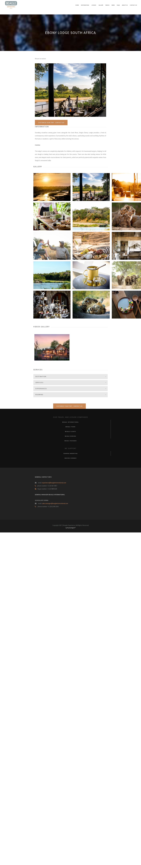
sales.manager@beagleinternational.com (55, 503)
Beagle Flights (70, 431)
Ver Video (40, 353)
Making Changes (70, 458)
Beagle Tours (70, 426)
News (114, 5)
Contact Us (133, 5)
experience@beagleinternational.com (54, 483)
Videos (109, 5)
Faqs (119, 5)
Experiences (41, 388)
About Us (125, 5)
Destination (41, 376)
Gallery (103, 5)
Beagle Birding (70, 436)
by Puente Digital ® (70, 528)
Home (80, 5)
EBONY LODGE (52, 350)
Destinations (88, 5)
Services (39, 382)
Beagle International (70, 422)
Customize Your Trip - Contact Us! (51, 122)
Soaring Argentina (70, 453)
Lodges (96, 5)
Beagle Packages (71, 440)
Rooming (39, 394)
